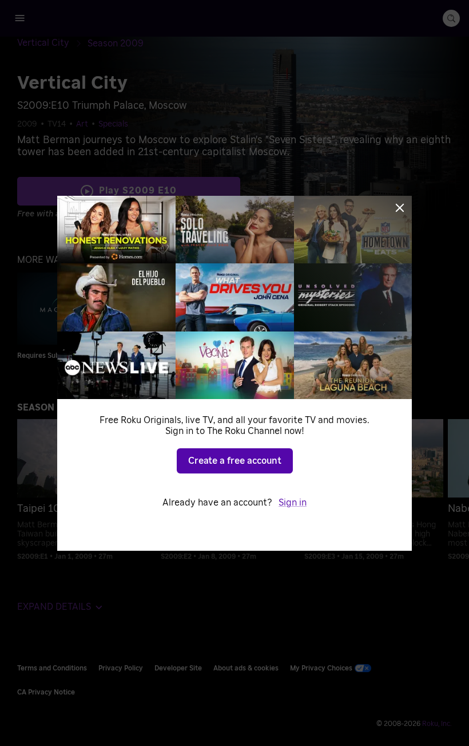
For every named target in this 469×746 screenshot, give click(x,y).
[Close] (400, 208)
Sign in (293, 502)
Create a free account (234, 460)
